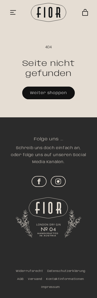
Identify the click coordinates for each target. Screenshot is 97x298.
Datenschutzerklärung (66, 271)
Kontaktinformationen (65, 279)
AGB (20, 279)
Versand (35, 279)
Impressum (50, 287)
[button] (13, 12)
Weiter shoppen (48, 93)
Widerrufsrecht (29, 271)
